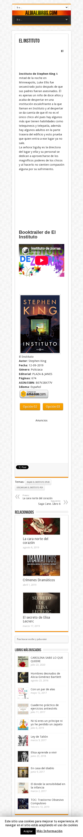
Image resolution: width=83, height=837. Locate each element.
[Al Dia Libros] (41, 12)
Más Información (49, 831)
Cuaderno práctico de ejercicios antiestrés (45, 706)
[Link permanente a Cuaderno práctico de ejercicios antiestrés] (23, 709)
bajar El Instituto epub (38, 482)
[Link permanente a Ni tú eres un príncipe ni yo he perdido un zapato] (23, 725)
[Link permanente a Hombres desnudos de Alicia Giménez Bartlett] (23, 677)
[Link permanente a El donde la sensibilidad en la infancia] (23, 788)
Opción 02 (30, 406)
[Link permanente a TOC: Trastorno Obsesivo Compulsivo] (23, 803)
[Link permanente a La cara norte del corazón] (41, 526)
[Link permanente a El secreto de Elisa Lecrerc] (41, 603)
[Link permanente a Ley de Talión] (23, 740)
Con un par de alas (43, 689)
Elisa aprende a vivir (44, 752)
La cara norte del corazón (38, 497)
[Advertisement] (38, 58)
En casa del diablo (42, 768)
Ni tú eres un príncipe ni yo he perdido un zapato (47, 722)
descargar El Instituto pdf (30, 487)
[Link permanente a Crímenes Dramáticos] (41, 565)
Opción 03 (53, 406)
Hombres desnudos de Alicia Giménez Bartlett (46, 675)
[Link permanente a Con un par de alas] (23, 693)
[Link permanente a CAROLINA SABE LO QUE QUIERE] (23, 661)
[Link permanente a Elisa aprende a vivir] (23, 756)
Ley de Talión (39, 736)
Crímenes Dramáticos (39, 580)
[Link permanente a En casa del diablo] (23, 772)
